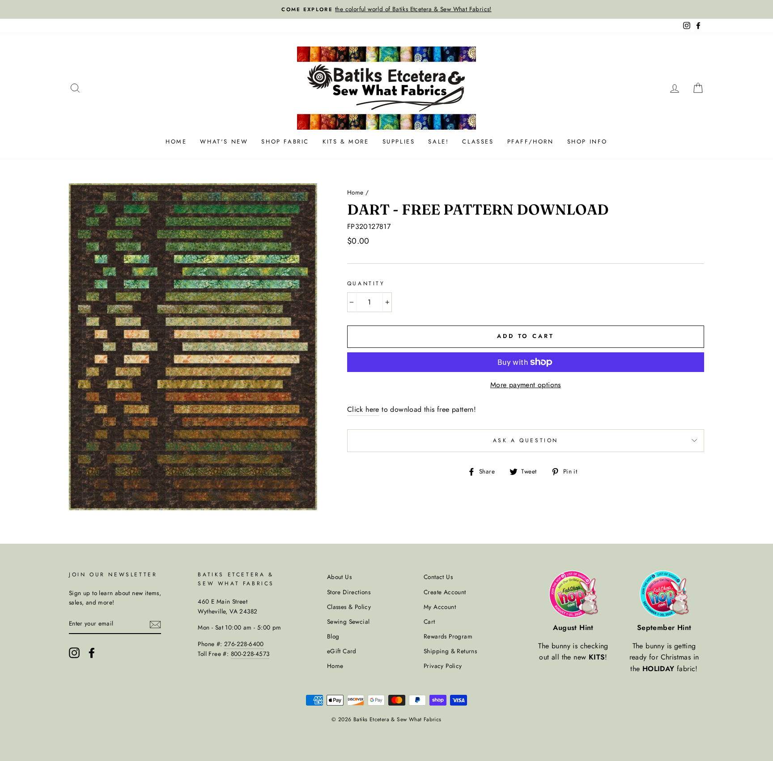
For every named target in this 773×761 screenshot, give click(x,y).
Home (176, 141)
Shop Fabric (285, 141)
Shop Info (587, 141)
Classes (477, 141)
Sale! (438, 141)
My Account (440, 606)
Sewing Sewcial (348, 621)
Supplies (398, 141)
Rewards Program (448, 636)
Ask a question (525, 440)
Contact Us (438, 576)
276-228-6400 (244, 643)
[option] (386, 9)
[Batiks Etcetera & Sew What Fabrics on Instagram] (74, 652)
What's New (224, 141)
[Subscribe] (155, 624)
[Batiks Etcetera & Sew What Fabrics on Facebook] (91, 652)
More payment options (525, 385)
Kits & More (346, 141)
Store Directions (348, 592)
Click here (363, 409)
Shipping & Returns (450, 651)
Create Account (445, 592)
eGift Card (342, 651)
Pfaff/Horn (530, 141)
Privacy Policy (443, 665)
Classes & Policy (349, 606)
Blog (333, 636)
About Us (339, 576)
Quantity (366, 283)
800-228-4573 (250, 653)
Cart (429, 621)
